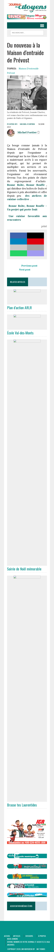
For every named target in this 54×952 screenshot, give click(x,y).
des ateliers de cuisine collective (27, 197)
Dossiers (29, 936)
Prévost (11, 72)
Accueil (7, 936)
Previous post (29, 265)
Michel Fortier (27, 124)
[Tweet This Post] (35, 235)
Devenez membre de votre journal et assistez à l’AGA (28, 942)
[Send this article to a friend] (18, 247)
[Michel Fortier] (11, 134)
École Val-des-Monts (20, 332)
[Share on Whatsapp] (18, 253)
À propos (42, 936)
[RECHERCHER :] (27, 32)
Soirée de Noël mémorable (24, 568)
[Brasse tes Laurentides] (27, 799)
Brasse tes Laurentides (22, 805)
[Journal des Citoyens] (27, 8)
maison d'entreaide (29, 68)
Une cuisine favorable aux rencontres (27, 217)
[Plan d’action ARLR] (27, 302)
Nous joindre (12, 939)
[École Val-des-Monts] (27, 327)
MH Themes (41, 949)
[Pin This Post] (35, 241)
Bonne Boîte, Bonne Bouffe (26, 185)
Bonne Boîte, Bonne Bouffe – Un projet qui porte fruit (27, 207)
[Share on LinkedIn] (18, 241)
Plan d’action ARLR (19, 307)
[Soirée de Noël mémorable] (27, 563)
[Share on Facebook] (18, 235)
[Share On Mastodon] (35, 253)
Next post (24, 269)
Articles (16, 936)
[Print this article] (35, 247)
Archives (10, 944)
